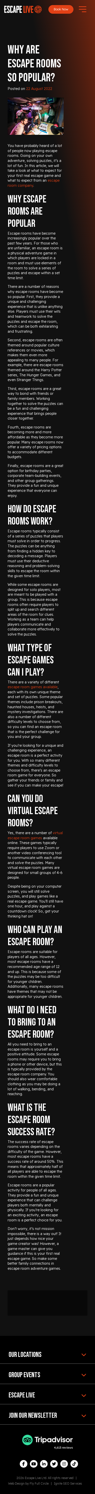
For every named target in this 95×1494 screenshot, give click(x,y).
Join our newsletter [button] (33, 1415)
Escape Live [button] (22, 1395)
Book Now (61, 9)
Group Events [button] (24, 1375)
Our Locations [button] (25, 1355)
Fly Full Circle (39, 1483)
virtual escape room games (35, 835)
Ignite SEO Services (68, 1483)
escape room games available (33, 687)
